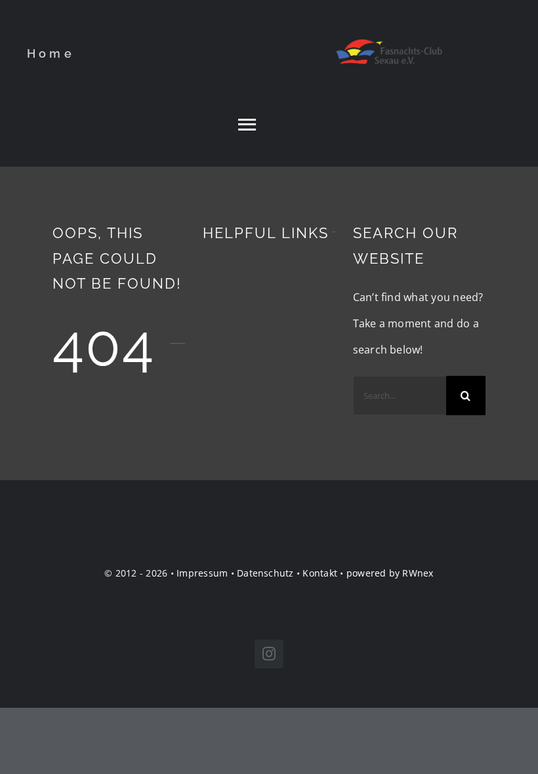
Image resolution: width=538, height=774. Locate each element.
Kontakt (319, 573)
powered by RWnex (390, 573)
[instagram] (269, 654)
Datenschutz (265, 573)
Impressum (202, 573)
